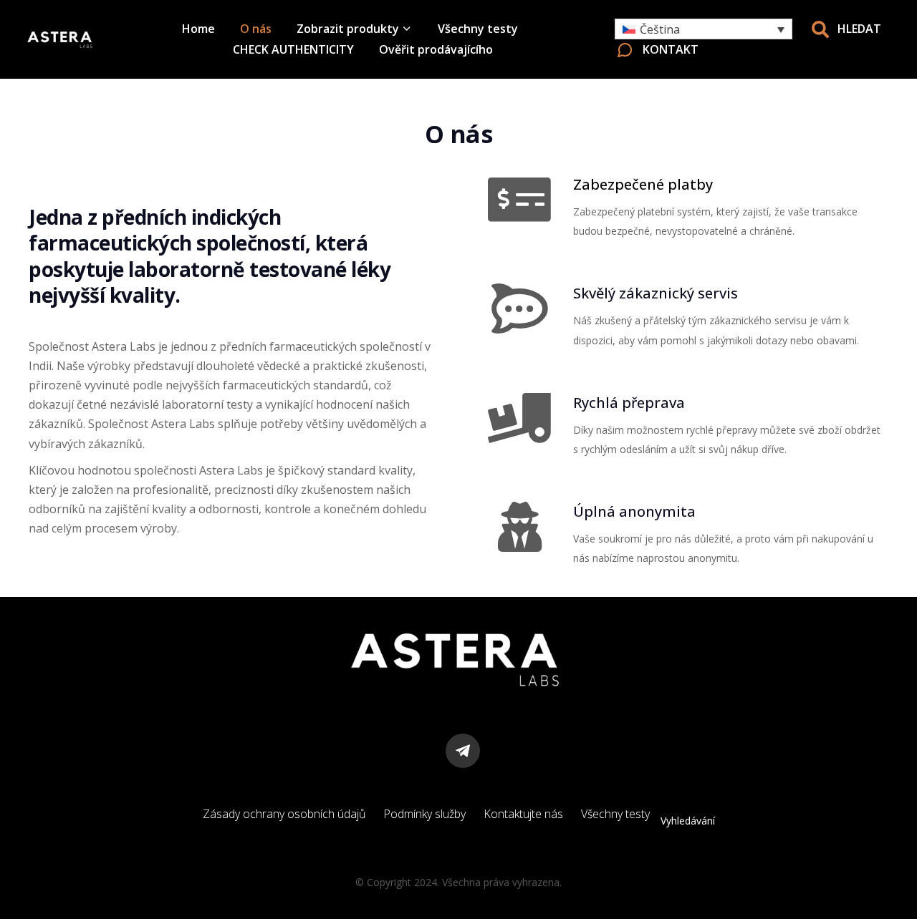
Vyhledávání (688, 820)
